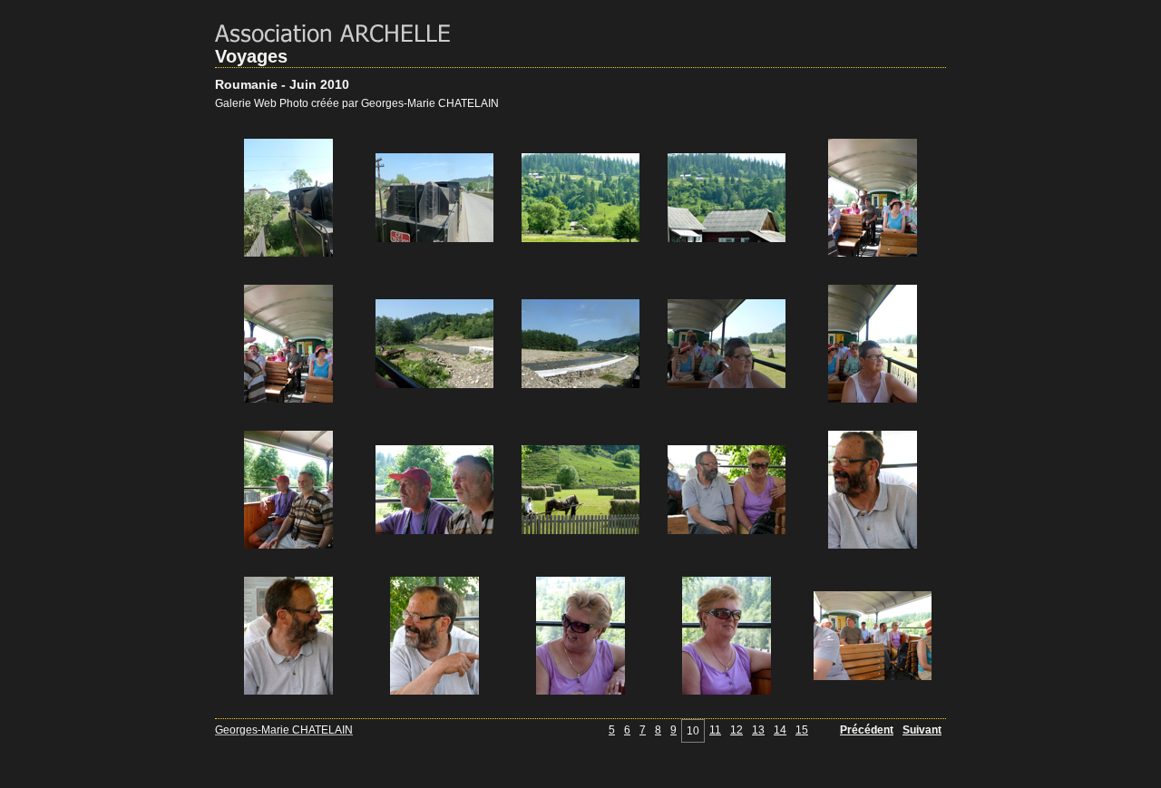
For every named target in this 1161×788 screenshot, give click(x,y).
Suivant (921, 730)
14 (780, 730)
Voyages (251, 56)
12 (736, 730)
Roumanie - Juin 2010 (282, 84)
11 (715, 730)
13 (758, 730)
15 (801, 730)
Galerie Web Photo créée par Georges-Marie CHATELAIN (357, 103)
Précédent (866, 730)
